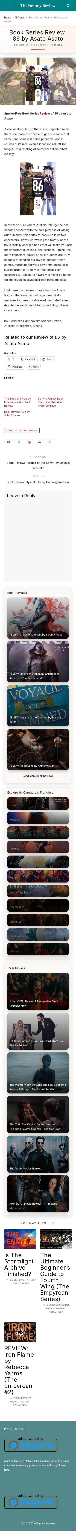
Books (49, 1308)
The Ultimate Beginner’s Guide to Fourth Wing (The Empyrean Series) (55, 1277)
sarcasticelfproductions (31, 44)
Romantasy (56, 1312)
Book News (17, 1279)
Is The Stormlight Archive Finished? (19, 1264)
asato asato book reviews (22, 430)
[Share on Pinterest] (29, 442)
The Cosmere (21, 1283)
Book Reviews (22, 1398)
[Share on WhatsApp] (49, 442)
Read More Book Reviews (38, 775)
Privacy (8, 1428)
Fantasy (57, 44)
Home (7, 17)
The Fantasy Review (38, 5)
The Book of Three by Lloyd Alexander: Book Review (17, 402)
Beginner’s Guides (58, 1305)
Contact (19, 1428)
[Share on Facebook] (8, 442)
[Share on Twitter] (18, 442)
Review (45, 113)
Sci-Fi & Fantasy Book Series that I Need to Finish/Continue (50, 402)
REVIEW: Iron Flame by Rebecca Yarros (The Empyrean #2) (19, 1370)
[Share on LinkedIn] (39, 442)
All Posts (19, 17)
